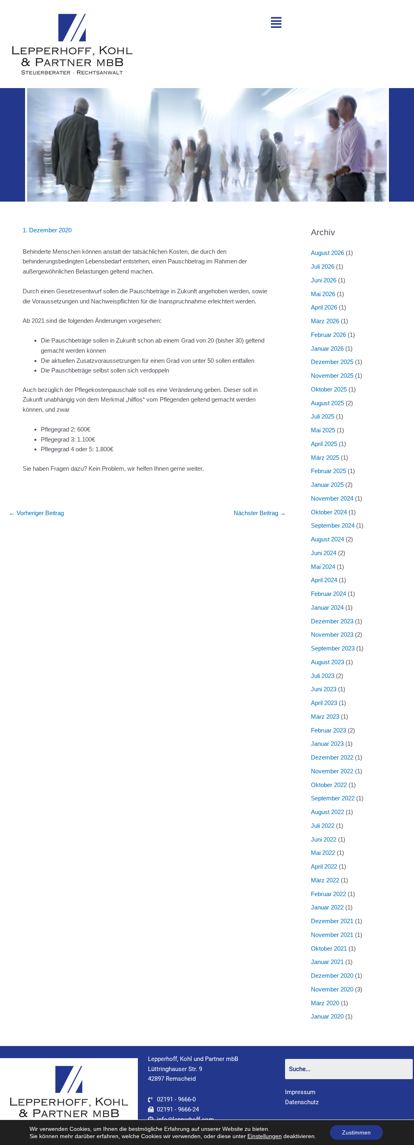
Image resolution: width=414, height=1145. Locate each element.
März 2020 (325, 1003)
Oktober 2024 (329, 512)
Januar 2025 (327, 484)
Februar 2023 (328, 730)
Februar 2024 (328, 593)
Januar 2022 (327, 907)
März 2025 (325, 457)
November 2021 (332, 934)
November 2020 (332, 989)
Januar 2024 (327, 607)
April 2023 (324, 702)
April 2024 (324, 580)
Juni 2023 (323, 689)
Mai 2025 (323, 430)
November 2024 (332, 498)
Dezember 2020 (332, 975)
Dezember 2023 (332, 621)
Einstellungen (264, 1136)
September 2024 (333, 525)
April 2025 (324, 443)
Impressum (300, 1092)
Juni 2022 (323, 839)
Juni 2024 (323, 552)
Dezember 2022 (332, 757)
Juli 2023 (322, 675)
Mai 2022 (323, 852)
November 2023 (332, 634)
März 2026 (325, 321)
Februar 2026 (328, 334)
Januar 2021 (327, 961)
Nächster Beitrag (260, 512)
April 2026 (324, 307)
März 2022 (325, 880)
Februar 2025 (328, 470)
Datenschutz (302, 1102)
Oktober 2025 (329, 389)
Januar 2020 (327, 1016)
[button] (275, 22)
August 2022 (327, 811)
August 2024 (327, 539)
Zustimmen (356, 1132)
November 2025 (332, 375)
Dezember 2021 (332, 921)
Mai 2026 (323, 293)
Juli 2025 (322, 416)
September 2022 (333, 798)
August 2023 (327, 662)
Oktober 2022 (329, 784)
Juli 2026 (322, 266)
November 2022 (332, 771)
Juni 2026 (323, 280)
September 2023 (333, 648)
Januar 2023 (327, 743)
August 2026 (327, 252)
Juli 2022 (322, 825)
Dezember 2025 (332, 361)
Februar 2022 (328, 893)
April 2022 (324, 866)
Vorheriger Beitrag (36, 512)
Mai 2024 (323, 566)
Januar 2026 (327, 348)
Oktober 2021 (329, 948)
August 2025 (327, 403)
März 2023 (325, 716)
